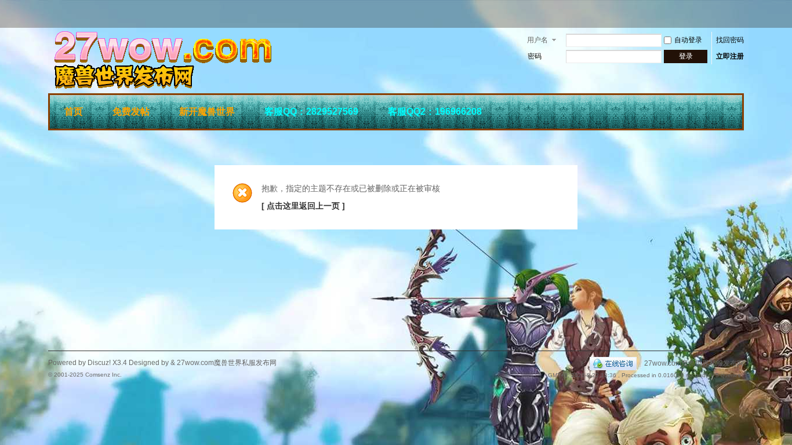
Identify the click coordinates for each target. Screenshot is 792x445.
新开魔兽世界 (207, 111)
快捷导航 (727, 110)
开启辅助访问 (741, 14)
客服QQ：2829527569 (311, 111)
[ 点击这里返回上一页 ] (303, 205)
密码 (535, 56)
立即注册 (730, 56)
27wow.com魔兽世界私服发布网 (694, 363)
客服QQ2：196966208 (435, 111)
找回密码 (730, 40)
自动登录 (688, 40)
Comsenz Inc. (103, 374)
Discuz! (99, 363)
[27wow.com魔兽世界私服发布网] (222, 86)
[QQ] (613, 363)
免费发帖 (131, 111)
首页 (73, 111)
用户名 (537, 40)
